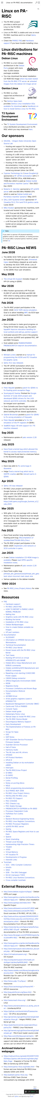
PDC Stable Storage (14, 806)
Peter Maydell (9, 388)
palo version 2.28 (29, 437)
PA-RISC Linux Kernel (14, 647)
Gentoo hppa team (14, 101)
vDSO (8, 849)
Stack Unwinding (12, 839)
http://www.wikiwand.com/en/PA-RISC (19, 911)
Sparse (8, 837)
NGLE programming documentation (20, 788)
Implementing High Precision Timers (20, 844)
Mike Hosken (9, 208)
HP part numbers (12, 632)
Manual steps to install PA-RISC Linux (20, 716)
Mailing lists (10, 614)
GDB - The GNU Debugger (16, 872)
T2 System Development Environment (22, 124)
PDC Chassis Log (12, 803)
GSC (7, 734)
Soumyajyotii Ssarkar (12, 393)
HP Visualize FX (12, 854)
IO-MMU (9, 773)
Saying (8, 829)
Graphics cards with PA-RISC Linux (19, 617)
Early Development (13, 724)
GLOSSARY (10, 637)
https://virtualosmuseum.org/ (15, 954)
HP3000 (9, 755)
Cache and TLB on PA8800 (16, 706)
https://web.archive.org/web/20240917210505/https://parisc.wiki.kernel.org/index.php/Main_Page (21, 1058)
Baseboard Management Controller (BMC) (22, 704)
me (9, 241)
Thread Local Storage (14, 842)
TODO (8, 693)
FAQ (5, 601)
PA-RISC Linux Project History (18, 793)
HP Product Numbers (14, 757)
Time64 (9, 847)
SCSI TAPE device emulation (25, 310)
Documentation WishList (15, 691)
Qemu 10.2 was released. (13, 363)
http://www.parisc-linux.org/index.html (19, 1067)
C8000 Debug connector (16, 678)
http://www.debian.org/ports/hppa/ (18, 892)
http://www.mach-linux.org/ (15, 1000)
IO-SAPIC (9, 775)
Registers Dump (12, 686)
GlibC (8, 870)
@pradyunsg (25, 1096)
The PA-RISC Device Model (16, 719)
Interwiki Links (11, 860)
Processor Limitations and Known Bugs (21, 688)
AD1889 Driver (11, 696)
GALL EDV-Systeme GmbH (14, 200)
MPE (26, 312)
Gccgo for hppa (12, 732)
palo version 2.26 (29, 565)
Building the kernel (13, 619)
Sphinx (17, 1096)
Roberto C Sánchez (12, 189)
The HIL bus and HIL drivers (17, 752)
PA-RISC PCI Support (14, 798)
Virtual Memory (12, 852)
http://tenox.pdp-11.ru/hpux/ (15, 981)
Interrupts (9, 768)
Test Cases (10, 655)
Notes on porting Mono (15, 783)
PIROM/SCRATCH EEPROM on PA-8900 (21, 808)
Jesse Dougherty (31, 173)
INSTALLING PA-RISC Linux (16, 796)
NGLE (8, 785)
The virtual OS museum (13, 279)
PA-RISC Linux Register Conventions (20, 821)
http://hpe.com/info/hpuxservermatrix (19, 1036)
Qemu (8, 816)
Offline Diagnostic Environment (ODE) (21, 681)
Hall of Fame (11, 747)
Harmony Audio (12, 750)
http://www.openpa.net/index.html (17, 903)
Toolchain (7, 862)
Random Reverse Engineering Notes (20, 819)
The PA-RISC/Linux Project (16, 770)
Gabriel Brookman (11, 414)
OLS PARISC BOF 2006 (15, 791)
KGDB (8, 683)
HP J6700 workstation (23, 176)
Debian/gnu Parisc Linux (15, 714)
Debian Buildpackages (14, 624)
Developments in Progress (16, 857)
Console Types (11, 709)
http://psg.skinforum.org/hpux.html (17, 992)
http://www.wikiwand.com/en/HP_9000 (19, 908)
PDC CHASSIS (11, 801)
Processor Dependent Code (17, 811)
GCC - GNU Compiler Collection (18, 865)
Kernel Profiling (12, 778)
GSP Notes (10, 737)
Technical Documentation (16, 645)
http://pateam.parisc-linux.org (15, 1075)
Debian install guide (13, 711)
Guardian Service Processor (17, 745)
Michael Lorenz (10, 355)
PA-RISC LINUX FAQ (13, 607)
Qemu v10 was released (13, 486)
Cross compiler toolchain (16, 880)
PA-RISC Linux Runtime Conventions (20, 877)
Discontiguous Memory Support (18, 722)
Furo (31, 1096)
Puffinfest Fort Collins (14, 814)
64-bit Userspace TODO (15, 875)
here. (31, 129)
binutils (8, 867)
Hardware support (13, 604)
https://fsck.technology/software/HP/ (18, 986)
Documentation (10, 635)
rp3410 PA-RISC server (15, 826)
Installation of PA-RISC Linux (17, 622)
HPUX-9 (9, 760)
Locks (8, 780)
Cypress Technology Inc (13, 173)
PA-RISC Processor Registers (17, 824)
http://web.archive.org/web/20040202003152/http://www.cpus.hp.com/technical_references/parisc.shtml (21, 918)
